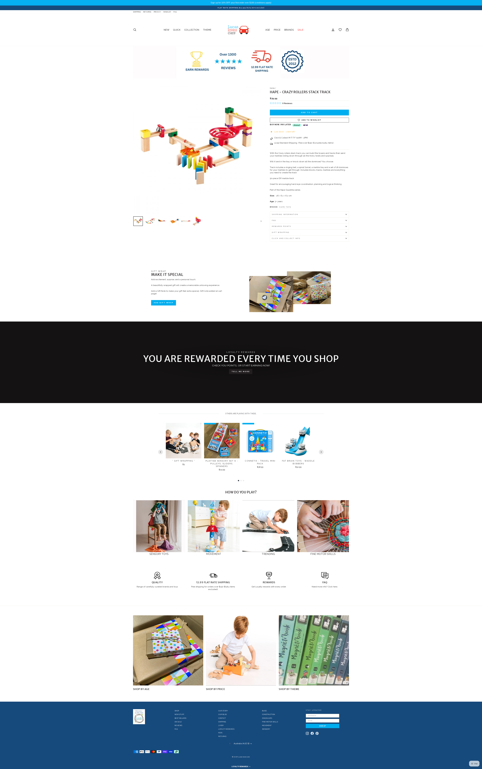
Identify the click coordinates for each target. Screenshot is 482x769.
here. (335, 587)
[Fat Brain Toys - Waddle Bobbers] (298, 440)
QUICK (176, 29)
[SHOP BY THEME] (314, 650)
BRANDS (289, 29)
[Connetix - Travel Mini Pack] (260, 440)
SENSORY (266, 729)
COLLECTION (191, 29)
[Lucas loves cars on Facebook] (312, 733)
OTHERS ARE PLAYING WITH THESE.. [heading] (241, 414)
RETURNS (147, 12)
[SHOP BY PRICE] (241, 650)
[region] (241, 3)
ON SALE (178, 722)
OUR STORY (223, 711)
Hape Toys (285, 207)
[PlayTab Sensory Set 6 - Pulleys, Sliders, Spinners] (222, 440)
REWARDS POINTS (281, 226)
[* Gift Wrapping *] (183, 440)
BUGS (264, 711)
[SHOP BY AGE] (168, 650)
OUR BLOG (222, 714)
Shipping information (285, 214)
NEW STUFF (179, 714)
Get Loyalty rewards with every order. (269, 587)
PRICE (277, 29)
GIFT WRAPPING (280, 232)
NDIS (220, 733)
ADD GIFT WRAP (163, 303)
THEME (207, 29)
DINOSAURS (267, 718)
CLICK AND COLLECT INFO (286, 238)
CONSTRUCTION (268, 714)
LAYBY (221, 725)
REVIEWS (178, 725)
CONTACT (222, 718)
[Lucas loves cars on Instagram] (307, 733)
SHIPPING (137, 12)
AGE (267, 29)
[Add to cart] (197, 427)
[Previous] (160, 452)
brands (166, 587)
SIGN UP (322, 726)
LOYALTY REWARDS (226, 729)
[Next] (321, 452)
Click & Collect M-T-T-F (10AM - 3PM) (291, 138)
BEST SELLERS (180, 718)
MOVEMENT (267, 725)
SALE (301, 29)
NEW (166, 29)
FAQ (175, 12)
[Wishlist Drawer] (340, 29)
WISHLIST (167, 12)
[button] (241, 766)
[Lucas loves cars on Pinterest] (317, 733)
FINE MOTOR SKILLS (270, 722)
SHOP (177, 711)
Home (272, 88)
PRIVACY (157, 12)
